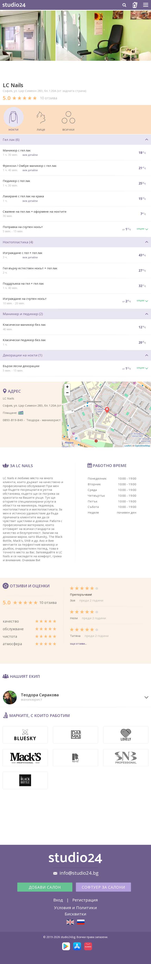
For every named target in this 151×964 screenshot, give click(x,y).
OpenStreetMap (142, 445)
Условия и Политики (75, 907)
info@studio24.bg (79, 873)
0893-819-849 (13, 420)
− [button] (67, 392)
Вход (58, 900)
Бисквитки (75, 914)
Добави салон (45, 887)
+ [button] (67, 386)
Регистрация (85, 900)
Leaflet (127, 445)
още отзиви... (78, 643)
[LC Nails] (70, 922)
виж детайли (30, 154)
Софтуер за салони (103, 887)
